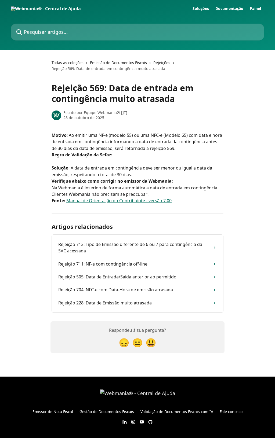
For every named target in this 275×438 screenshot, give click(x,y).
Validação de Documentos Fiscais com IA (176, 411)
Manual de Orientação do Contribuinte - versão (114, 201)
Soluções (201, 8)
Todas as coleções (68, 62)
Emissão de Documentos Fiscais (118, 62)
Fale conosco (231, 411)
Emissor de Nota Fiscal (52, 411)
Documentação (229, 8)
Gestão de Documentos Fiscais (106, 411)
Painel (255, 8)
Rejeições (161, 62)
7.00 (167, 201)
